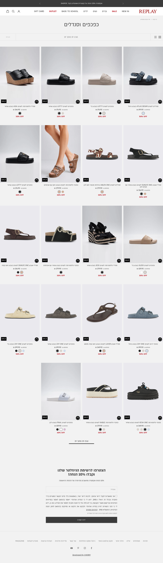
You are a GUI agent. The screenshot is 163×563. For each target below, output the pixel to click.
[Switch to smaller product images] (160, 37)
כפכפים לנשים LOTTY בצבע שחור (61, 106)
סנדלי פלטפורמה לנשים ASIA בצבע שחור (20, 106)
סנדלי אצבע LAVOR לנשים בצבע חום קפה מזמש (102, 344)
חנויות (145, 541)
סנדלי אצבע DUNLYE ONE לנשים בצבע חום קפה (20, 265)
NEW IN (125, 11)
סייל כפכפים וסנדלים (145, 19)
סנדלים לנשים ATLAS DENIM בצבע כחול (143, 106)
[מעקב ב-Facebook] (91, 548)
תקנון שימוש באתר (105, 541)
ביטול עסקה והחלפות (87, 541)
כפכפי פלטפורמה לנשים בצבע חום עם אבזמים (61, 185)
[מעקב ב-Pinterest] (78, 548)
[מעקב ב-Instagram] (85, 548)
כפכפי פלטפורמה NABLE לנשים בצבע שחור (102, 423)
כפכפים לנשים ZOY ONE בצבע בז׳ (19, 344)
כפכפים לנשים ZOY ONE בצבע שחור (60, 344)
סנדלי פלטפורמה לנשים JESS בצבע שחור (102, 265)
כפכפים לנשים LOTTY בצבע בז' (102, 106)
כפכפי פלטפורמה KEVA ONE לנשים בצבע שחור (143, 423)
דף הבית (155, 19)
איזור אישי (120, 541)
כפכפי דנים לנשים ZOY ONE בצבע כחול (143, 344)
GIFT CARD (39, 11)
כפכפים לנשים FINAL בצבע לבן (61, 423)
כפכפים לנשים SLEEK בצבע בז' (143, 265)
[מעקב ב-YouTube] (71, 548)
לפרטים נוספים (92, 510)
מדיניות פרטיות (61, 541)
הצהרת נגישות (46, 541)
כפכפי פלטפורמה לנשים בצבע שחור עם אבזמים (61, 265)
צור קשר (73, 541)
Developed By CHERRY (81, 555)
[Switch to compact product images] (155, 37)
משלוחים (136, 541)
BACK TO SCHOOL (70, 11)
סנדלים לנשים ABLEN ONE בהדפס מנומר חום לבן (102, 185)
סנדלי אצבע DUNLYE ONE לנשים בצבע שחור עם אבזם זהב (143, 186)
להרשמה (81, 520)
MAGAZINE (19, 541)
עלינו (128, 541)
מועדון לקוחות (32, 541)
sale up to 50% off (81, 3)
